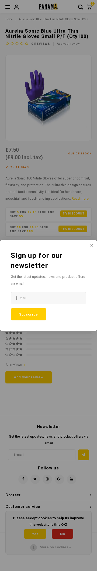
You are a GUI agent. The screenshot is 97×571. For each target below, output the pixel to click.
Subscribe (28, 314)
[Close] (91, 246)
